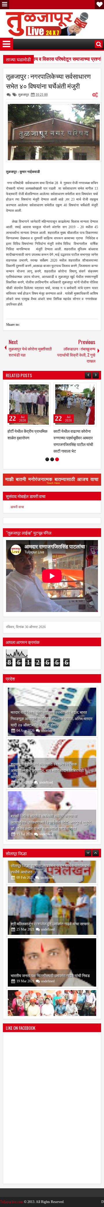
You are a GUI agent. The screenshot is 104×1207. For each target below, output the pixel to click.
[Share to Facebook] (31, 388)
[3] (57, 446)
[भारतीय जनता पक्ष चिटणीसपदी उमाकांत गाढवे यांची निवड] (52, 925)
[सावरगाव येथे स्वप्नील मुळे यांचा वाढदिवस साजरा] (29, 404)
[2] (52, 446)
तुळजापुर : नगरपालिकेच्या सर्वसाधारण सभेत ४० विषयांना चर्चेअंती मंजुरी (48, 81)
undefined (48, 718)
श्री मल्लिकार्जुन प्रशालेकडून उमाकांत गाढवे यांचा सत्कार (50, 886)
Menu (4, 4)
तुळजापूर (23, 95)
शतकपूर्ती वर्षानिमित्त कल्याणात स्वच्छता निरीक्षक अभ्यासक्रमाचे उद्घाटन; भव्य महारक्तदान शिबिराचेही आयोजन (47, 757)
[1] (47, 446)
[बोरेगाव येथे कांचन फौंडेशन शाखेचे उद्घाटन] (52, 977)
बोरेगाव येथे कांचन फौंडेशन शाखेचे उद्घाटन (41, 990)
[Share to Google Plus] (44, 388)
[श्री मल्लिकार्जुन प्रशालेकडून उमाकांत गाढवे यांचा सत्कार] (52, 873)
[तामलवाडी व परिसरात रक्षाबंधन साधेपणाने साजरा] (75, 404)
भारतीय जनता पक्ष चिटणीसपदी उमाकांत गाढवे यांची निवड (50, 938)
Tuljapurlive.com (11, 1189)
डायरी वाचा (17, 494)
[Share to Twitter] (38, 388)
